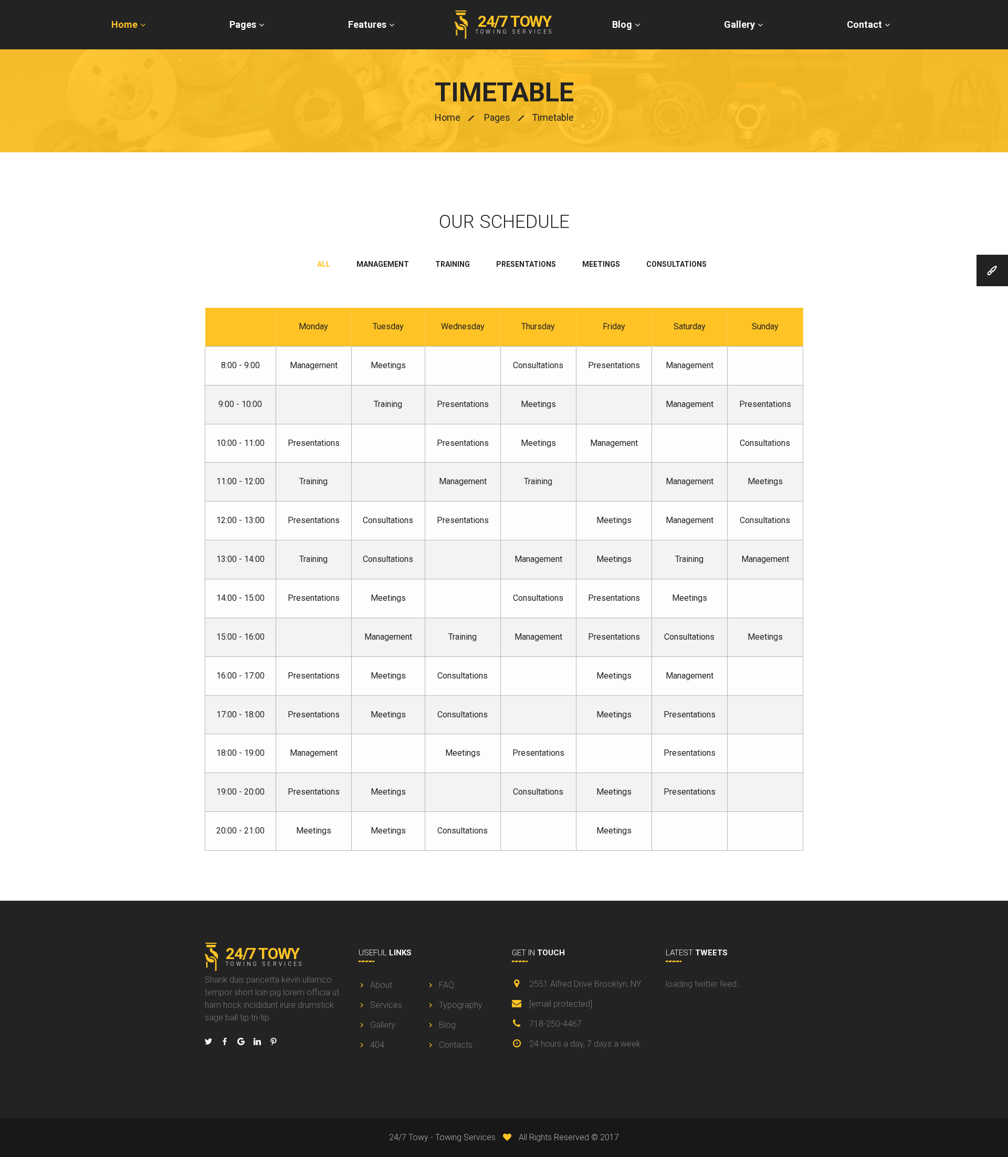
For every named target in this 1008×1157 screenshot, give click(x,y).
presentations (526, 264)
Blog (622, 24)
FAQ (446, 985)
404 (377, 1045)
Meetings (388, 365)
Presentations (614, 365)
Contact (864, 24)
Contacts (455, 1045)
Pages (242, 24)
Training (388, 404)
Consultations (538, 365)
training (452, 264)
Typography (460, 1005)
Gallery (739, 24)
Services (386, 1005)
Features (367, 24)
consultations (676, 264)
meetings (601, 264)
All (323, 264)
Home (124, 24)
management (382, 264)
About (381, 985)
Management (314, 365)
